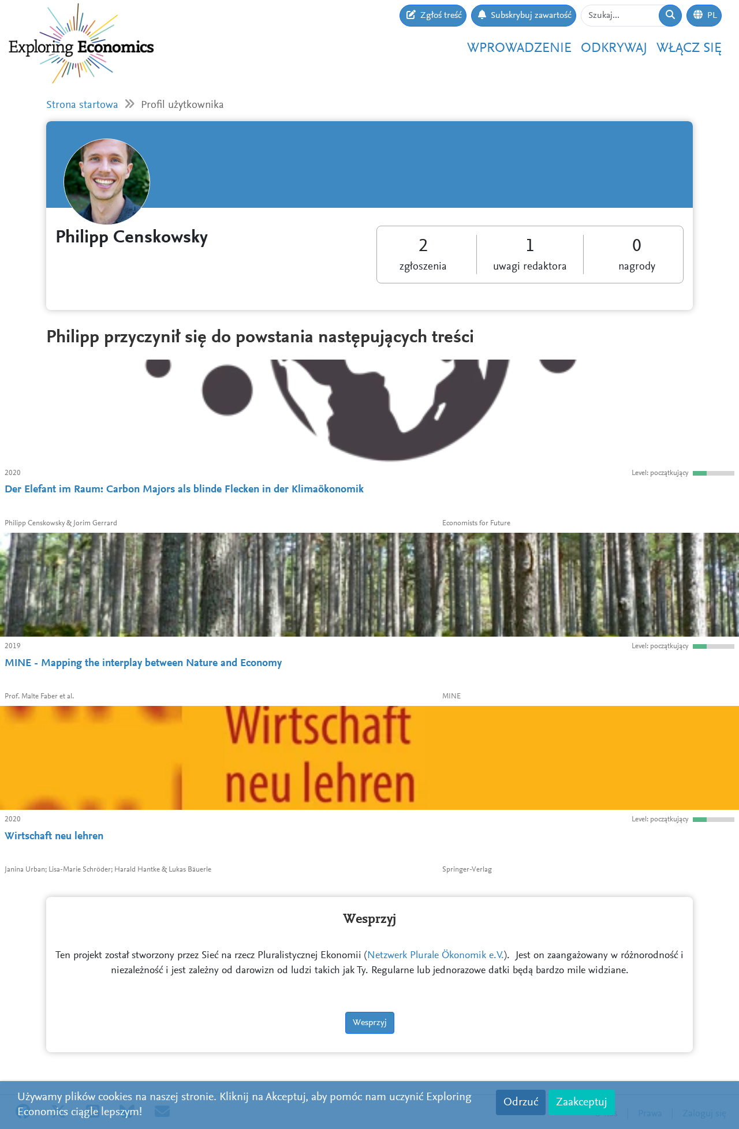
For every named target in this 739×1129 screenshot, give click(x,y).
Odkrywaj (614, 48)
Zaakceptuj (581, 1102)
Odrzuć (520, 1102)
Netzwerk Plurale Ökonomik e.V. (435, 956)
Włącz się (689, 48)
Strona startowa (82, 105)
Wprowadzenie (519, 48)
